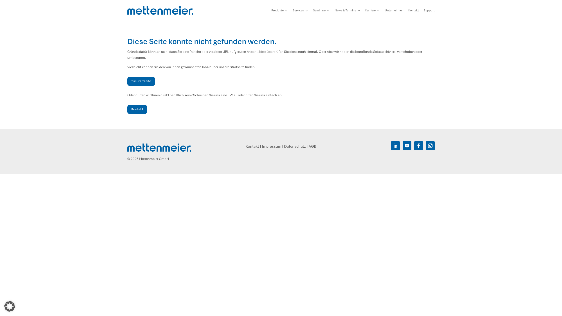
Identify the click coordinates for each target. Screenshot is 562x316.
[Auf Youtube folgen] (407, 145)
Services (298, 10)
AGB (312, 146)
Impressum (271, 146)
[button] (9, 306)
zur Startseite (141, 81)
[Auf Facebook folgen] (418, 145)
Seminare (319, 10)
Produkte (277, 10)
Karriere (370, 10)
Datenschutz (295, 146)
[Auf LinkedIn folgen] (395, 145)
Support (429, 10)
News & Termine (345, 10)
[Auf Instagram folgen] (430, 145)
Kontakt (413, 10)
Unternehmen (394, 10)
